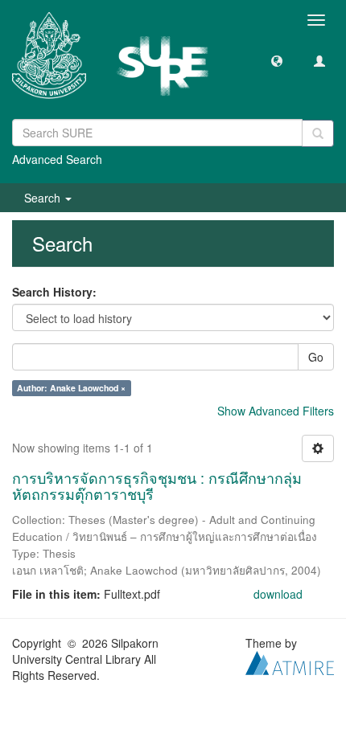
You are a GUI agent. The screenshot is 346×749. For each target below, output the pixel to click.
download (278, 594)
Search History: (54, 292)
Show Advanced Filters (275, 411)
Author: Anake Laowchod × (71, 388)
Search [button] (44, 198)
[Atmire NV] (289, 661)
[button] (276, 60)
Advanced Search (57, 159)
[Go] (318, 133)
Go (315, 357)
